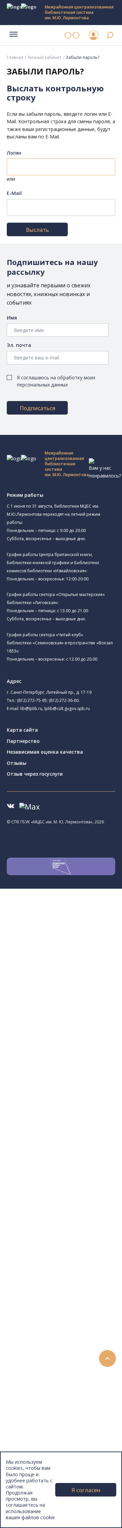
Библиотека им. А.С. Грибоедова (77, 963)
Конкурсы (33, 1352)
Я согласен (86, 1490)
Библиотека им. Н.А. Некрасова (75, 986)
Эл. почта (19, 345)
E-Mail (14, 193)
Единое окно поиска (56, 1117)
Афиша (30, 1367)
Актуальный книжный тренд (65, 1329)
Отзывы (16, 763)
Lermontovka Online (44, 1382)
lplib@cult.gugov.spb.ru (67, 708)
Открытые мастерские (65, 1056)
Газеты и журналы (54, 1185)
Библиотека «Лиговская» (77, 954)
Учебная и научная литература (68, 1178)
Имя (12, 317)
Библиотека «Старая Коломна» (84, 978)
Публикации (35, 1435)
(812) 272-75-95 (32, 700)
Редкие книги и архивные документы (75, 1193)
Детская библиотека (63, 1017)
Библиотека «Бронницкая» (70, 1009)
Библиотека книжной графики (74, 1078)
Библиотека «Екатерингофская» (76, 938)
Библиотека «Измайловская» (73, 970)
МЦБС (29, 1450)
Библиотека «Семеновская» (71, 1002)
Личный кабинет (44, 57)
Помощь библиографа (59, 1299)
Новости (32, 1344)
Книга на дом (48, 1314)
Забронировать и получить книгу (71, 1306)
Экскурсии (33, 1428)
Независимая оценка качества (45, 752)
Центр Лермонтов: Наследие (72, 1040)
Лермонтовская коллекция (74, 1223)
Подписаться (37, 408)
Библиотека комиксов (64, 1094)
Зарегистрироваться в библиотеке (73, 1291)
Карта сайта (22, 730)
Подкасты (33, 1397)
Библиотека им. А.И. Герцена (72, 994)
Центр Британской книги (76, 1086)
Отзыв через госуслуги (35, 774)
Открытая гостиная (62, 1048)
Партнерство (23, 741)
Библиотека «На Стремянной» (83, 946)
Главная (15, 57)
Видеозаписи (37, 1390)
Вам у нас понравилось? (105, 472)
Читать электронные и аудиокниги (72, 1322)
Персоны (32, 1375)
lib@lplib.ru (31, 708)
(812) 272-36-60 (64, 700)
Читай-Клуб (62, 1032)
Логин (14, 153)
